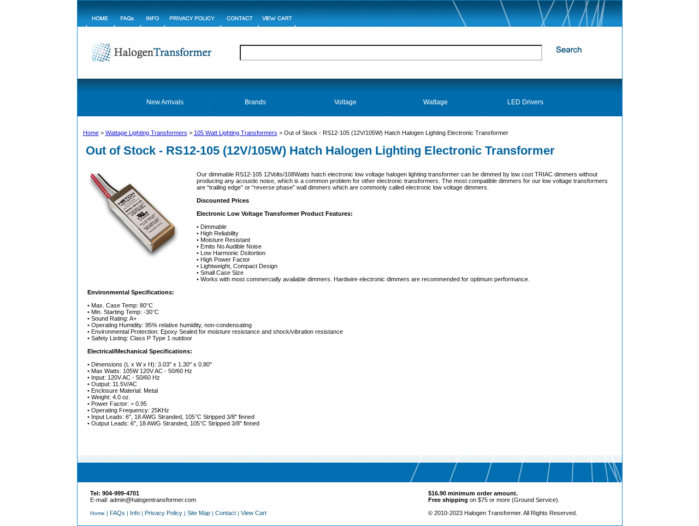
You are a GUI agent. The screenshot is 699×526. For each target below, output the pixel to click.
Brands (255, 102)
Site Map (198, 513)
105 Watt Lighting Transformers (235, 132)
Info (135, 513)
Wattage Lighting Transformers (146, 132)
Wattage (435, 102)
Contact (225, 513)
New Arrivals (164, 102)
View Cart (253, 513)
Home (91, 132)
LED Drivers (525, 102)
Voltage (345, 102)
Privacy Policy (163, 513)
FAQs (117, 513)
